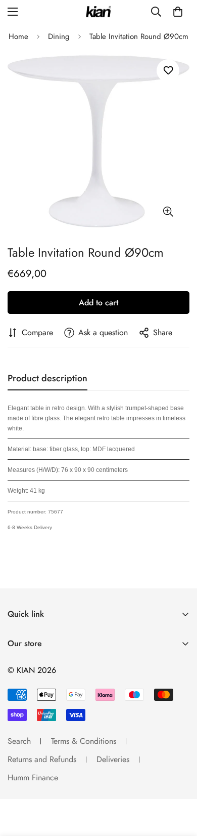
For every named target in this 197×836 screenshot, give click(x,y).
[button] (177, 11)
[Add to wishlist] (168, 70)
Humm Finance (33, 777)
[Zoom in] (168, 211)
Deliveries (112, 759)
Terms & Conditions (83, 741)
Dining (59, 36)
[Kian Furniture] (98, 12)
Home (18, 36)
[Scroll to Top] (179, 782)
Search (19, 741)
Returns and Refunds (42, 759)
